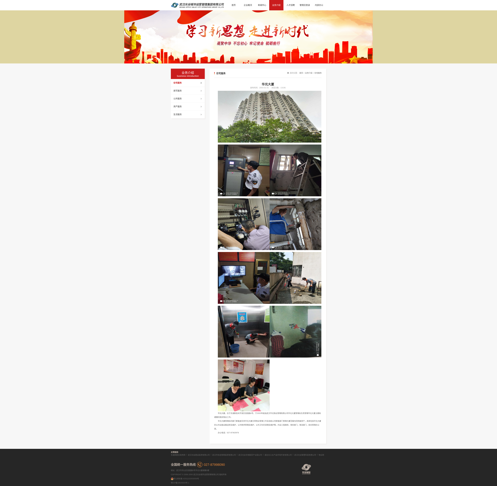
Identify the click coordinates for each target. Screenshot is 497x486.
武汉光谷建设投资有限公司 (199, 455)
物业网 (321, 455)
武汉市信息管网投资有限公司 (224, 455)
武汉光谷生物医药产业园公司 (250, 455)
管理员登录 (305, 5)
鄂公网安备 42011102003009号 (186, 479)
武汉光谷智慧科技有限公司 (305, 455)
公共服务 (177, 99)
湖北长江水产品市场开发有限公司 (278, 455)
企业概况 (248, 5)
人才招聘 (290, 5)
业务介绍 (276, 5)
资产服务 (177, 106)
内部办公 (319, 5)
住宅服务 (177, 83)
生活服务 (177, 114)
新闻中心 (262, 5)
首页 (234, 5)
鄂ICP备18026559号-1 (180, 483)
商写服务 (177, 91)
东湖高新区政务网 (178, 455)
